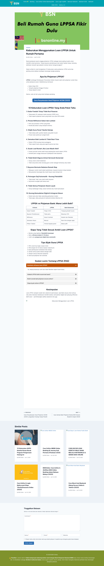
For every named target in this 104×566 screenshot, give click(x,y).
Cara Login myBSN (61, 1)
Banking (32, 1)
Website (65, 535)
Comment (28, 516)
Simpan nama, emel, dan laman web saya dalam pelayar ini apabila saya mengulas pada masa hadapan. (52, 539)
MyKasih (91, 1)
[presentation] (26, 437)
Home (25, 1)
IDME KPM (55, 5)
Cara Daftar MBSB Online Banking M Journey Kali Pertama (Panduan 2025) (51, 450)
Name (27, 535)
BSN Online (30, 57)
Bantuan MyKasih (73, 1)
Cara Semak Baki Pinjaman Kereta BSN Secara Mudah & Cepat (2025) (67, 415)
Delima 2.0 (62, 5)
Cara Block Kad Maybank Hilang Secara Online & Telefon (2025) (77, 485)
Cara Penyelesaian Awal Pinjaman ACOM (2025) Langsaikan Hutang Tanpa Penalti (35, 415)
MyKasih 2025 (83, 1)
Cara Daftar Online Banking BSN (45, 1)
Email (46, 535)
